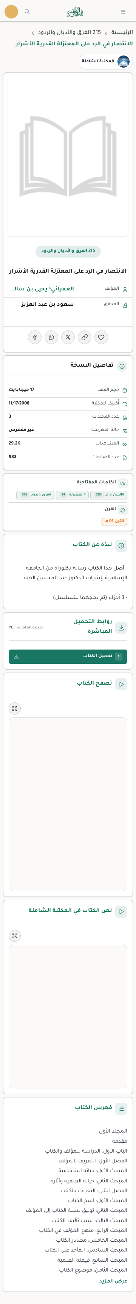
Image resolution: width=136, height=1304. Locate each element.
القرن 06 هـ (114, 521)
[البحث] (27, 11)
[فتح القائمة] (123, 11)
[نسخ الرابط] (84, 337)
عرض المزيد (113, 1281)
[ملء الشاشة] (15, 708)
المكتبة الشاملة (98, 61)
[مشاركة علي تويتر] (68, 337)
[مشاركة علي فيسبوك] (35, 337)
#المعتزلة (73, 495)
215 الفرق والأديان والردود (69, 33)
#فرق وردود (36, 495)
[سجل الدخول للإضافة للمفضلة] (101, 337)
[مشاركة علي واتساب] (51, 337)
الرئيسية (122, 33)
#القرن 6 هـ (110, 495)
